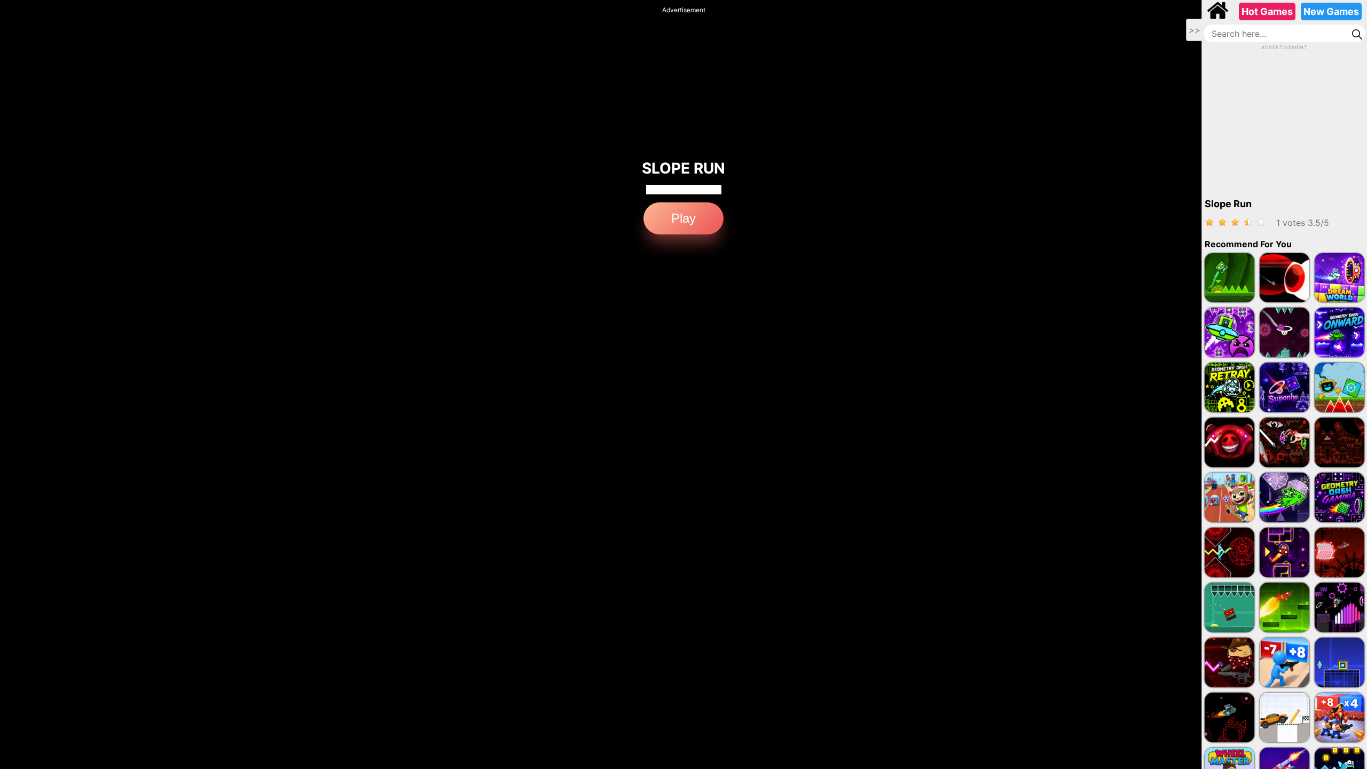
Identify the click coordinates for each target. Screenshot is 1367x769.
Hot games (1267, 11)
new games (1331, 11)
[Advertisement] (1285, 118)
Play (683, 218)
